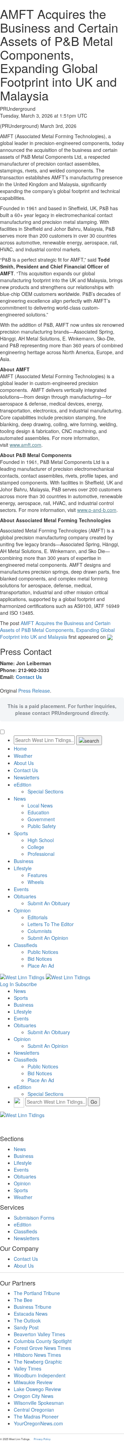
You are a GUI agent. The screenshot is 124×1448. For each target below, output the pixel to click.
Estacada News (31, 1313)
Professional (41, 853)
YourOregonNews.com (38, 1423)
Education (38, 812)
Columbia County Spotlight (43, 1341)
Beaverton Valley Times (39, 1334)
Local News (40, 805)
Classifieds (25, 945)
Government (41, 819)
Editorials (38, 917)
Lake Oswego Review (37, 1389)
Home (20, 748)
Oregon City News (33, 1395)
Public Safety (42, 826)
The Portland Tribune (37, 1293)
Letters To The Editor (51, 924)
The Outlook (27, 1320)
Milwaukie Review (33, 1382)
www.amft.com (25, 444)
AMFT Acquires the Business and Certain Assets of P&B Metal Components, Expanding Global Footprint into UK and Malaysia (57, 630)
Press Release (34, 690)
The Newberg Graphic (38, 1361)
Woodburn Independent (39, 1375)
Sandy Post (26, 1327)
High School (41, 840)
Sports (21, 833)
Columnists (40, 931)
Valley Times (27, 1368)
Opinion (22, 910)
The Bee (23, 1299)
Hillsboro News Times (37, 1354)
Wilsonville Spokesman (39, 1402)
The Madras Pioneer (36, 1416)
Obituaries (25, 896)
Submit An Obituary (49, 903)
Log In (7, 984)
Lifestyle (23, 868)
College (36, 846)
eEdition (22, 784)
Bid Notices (40, 958)
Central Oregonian (34, 1409)
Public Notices (43, 951)
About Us (24, 762)
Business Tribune (32, 1306)
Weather (23, 755)
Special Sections (45, 791)
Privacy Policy (42, 1439)
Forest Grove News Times (42, 1347)
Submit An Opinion (48, 937)
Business (23, 861)
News (20, 798)
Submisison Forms (34, 1217)
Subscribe (26, 984)
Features (37, 875)
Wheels (36, 881)
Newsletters (26, 777)
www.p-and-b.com (96, 509)
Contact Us (29, 676)
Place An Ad (41, 965)
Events (21, 889)
